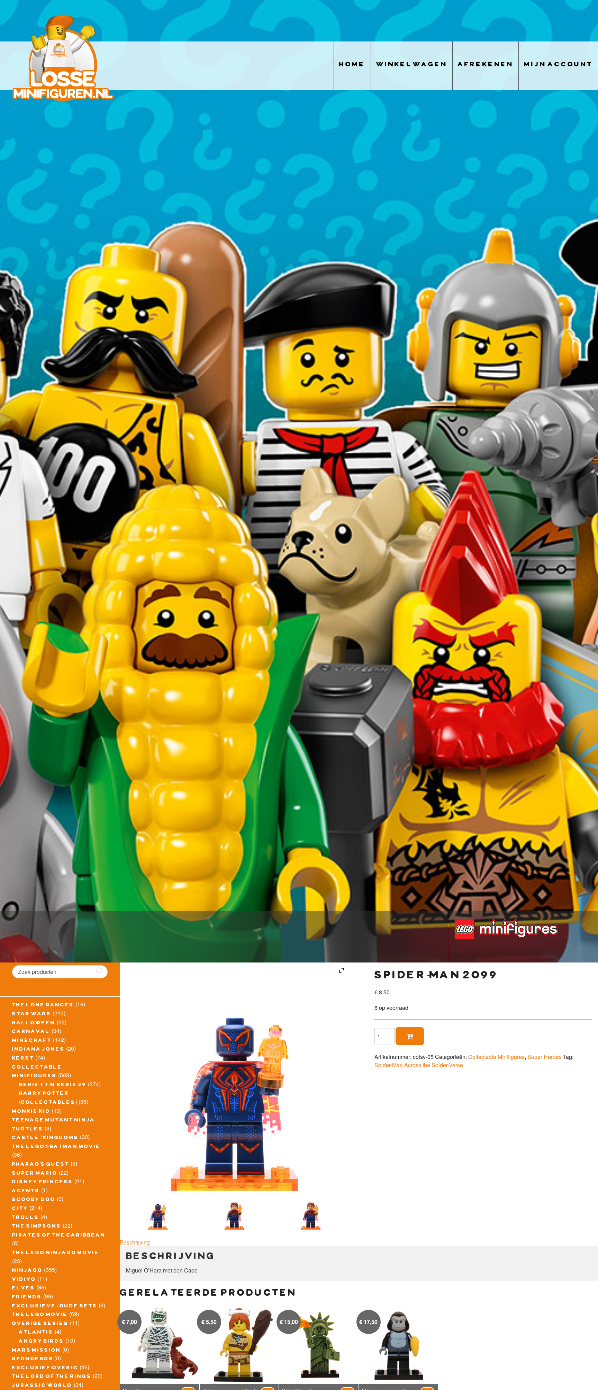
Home (352, 65)
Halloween (33, 1023)
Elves (23, 1288)
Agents (26, 1191)
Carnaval (31, 1032)
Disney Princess (42, 1182)
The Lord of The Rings (51, 1377)
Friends (27, 1297)
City (20, 1209)
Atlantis (36, 1333)
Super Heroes (544, 1057)
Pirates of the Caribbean (59, 1235)
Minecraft (32, 1041)
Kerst (23, 1058)
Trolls (25, 1218)
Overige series (40, 1324)
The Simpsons (36, 1226)
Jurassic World (42, 1386)
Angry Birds (41, 1342)
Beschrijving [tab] (135, 1242)
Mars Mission (36, 1350)
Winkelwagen (411, 65)
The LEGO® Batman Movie (56, 1147)
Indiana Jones (38, 1049)
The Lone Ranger (43, 1005)
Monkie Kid (31, 1112)
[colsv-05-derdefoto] (311, 1212)
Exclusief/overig (45, 1368)
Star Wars (31, 1014)
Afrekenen (485, 65)
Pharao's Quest (40, 1165)
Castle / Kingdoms (45, 1138)
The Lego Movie (40, 1315)
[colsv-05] (158, 1212)
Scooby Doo (33, 1200)
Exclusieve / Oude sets (54, 1306)
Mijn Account (558, 65)
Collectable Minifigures (496, 1057)
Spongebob (32, 1359)
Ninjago (27, 1271)
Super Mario (34, 1174)
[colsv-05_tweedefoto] (234, 1212)
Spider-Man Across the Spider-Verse (418, 1065)
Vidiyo (24, 1280)
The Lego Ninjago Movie (55, 1253)
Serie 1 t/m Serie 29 (53, 1085)
